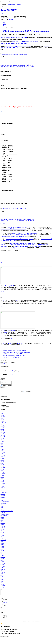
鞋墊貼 (2, 433)
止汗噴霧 (3, 432)
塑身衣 (2, 291)
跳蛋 (2, 560)
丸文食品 (13, 330)
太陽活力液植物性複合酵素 (7, 511)
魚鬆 (2, 306)
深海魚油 (3, 487)
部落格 (4, 24)
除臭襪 (4, 286)
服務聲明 (38, 621)
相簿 (4, 22)
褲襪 (2, 549)
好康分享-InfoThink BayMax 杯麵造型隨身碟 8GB (14, 355)
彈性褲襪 (3, 550)
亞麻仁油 (3, 483)
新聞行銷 (3, 572)
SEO (2, 520)
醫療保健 (11, 19)
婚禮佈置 (3, 524)
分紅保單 (3, 494)
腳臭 (2, 418)
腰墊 (2, 506)
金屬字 (2, 538)
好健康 (2, 480)
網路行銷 (3, 569)
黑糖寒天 (3, 512)
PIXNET (16, 621)
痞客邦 (9, 371)
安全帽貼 (3, 426)
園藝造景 (3, 495)
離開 (7, 636)
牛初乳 (2, 486)
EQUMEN (3, 585)
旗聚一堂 (3, 436)
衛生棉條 (3, 566)
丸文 (8, 330)
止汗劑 (2, 430)
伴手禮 (2, 441)
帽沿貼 (2, 415)
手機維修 (3, 563)
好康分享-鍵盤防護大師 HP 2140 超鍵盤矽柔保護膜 (14, 350)
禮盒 (11, 338)
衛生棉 (4, 343)
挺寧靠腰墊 (3, 503)
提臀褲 (2, 587)
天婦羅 (2, 447)
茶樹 (2, 576)
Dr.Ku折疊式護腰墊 (5, 501)
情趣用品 (3, 557)
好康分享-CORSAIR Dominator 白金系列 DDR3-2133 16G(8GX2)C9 (26, 31)
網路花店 (3, 523)
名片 (4, 25)
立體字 (2, 535)
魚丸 (2, 446)
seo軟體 (2, 517)
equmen (9, 300)
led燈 (2, 541)
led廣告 (2, 543)
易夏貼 (2, 427)
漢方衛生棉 (19, 343)
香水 (2, 578)
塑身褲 (2, 584)
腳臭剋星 (12, 286)
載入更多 (2, 379)
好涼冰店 (3, 424)
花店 (2, 521)
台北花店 (3, 527)
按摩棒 (2, 558)
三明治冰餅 (3, 422)
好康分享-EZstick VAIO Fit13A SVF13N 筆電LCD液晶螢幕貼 (16, 352)
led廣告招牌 (3, 540)
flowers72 (3, 363)
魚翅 (2, 453)
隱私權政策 (34, 621)
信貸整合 (3, 223)
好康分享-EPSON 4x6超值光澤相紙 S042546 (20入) (14, 357)
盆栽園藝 (3, 497)
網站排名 (3, 518)
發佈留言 (2, 387)
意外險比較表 (4, 492)
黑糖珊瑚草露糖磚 (5, 514)
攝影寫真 (11, 374)
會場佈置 (3, 526)
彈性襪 (2, 547)
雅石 (2, 498)
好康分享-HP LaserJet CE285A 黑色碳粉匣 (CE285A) (14, 353)
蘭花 (2, 500)
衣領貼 (2, 413)
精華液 (2, 575)
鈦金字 (2, 544)
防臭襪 (2, 421)
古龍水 (2, 579)
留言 (13, 371)
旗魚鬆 (5, 332)
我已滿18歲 (3, 636)
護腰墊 (2, 508)
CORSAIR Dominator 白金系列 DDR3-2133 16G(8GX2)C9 (20, 227)
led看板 (2, 546)
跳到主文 (3, 13)
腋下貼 (2, 429)
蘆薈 (2, 573)
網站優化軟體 (4, 515)
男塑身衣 (18, 300)
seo (1, 570)
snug (1, 262)
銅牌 (2, 537)
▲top (2, 376)
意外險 (2, 490)
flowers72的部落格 (9, 10)
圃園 (2, 581)
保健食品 (3, 481)
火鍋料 (2, 449)
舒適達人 (10, 343)
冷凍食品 (3, 452)
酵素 (2, 489)
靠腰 (2, 504)
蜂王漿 (2, 484)
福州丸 (2, 450)
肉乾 (2, 444)
